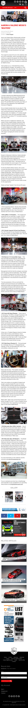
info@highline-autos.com (16, 484)
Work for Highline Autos (16, 658)
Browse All (3, 668)
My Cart (20, 4)
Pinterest (17, 516)
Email (24, 516)
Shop (16, 660)
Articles (10, 657)
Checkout (3, 693)
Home (5, 657)
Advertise (16, 657)
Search (2, 675)
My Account (23, 4)
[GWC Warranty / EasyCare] (9, 623)
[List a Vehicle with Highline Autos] (19, 623)
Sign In (2, 689)
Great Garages (9, 34)
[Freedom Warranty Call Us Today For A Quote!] (14, 509)
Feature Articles (7, 7)
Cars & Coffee (22, 660)
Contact (14, 661)
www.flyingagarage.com (14, 459)
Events (7, 658)
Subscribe (22, 657)
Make (2, 671)
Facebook (4, 516)
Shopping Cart (4, 691)
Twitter (11, 516)
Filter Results (5, 681)
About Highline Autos (8, 660)
